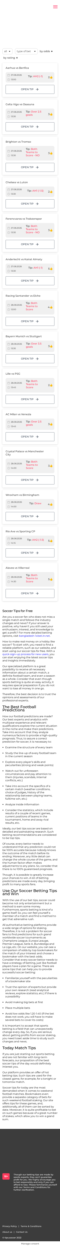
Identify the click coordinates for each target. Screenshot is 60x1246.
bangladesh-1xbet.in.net (34, 635)
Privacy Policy (9, 1226)
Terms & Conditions (31, 1226)
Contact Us (22, 1232)
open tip (27, 89)
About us (7, 1232)
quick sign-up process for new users (25, 654)
